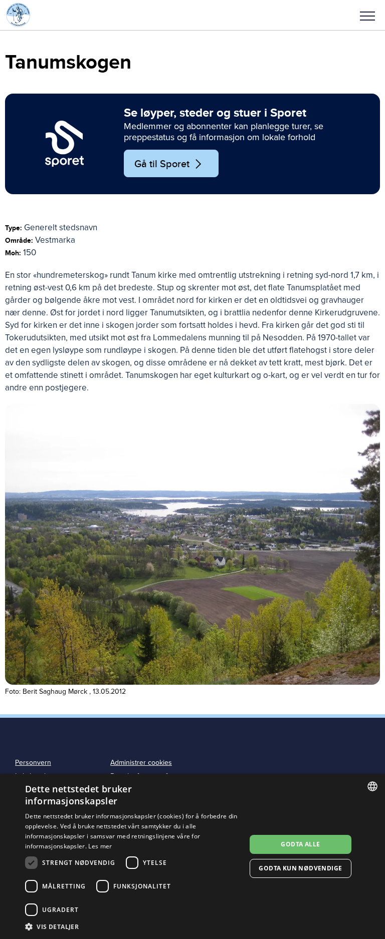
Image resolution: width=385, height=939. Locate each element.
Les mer (100, 846)
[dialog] (192, 856)
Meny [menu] (367, 15)
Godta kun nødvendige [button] (300, 868)
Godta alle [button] (300, 844)
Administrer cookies (141, 762)
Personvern (33, 762)
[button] (367, 15)
